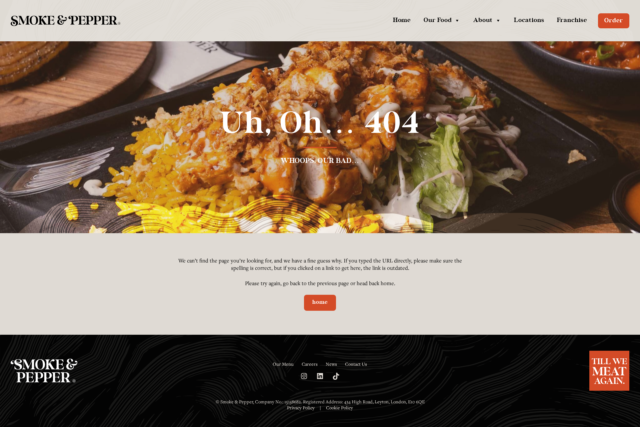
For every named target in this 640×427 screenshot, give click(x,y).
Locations (529, 20)
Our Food (438, 20)
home (319, 302)
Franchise (572, 20)
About (483, 20)
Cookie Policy (339, 408)
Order (613, 21)
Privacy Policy (301, 408)
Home (402, 20)
